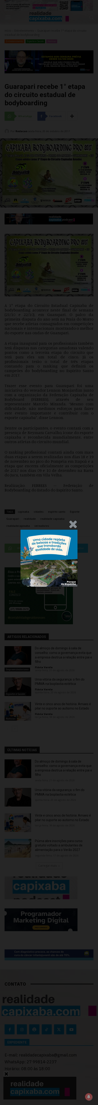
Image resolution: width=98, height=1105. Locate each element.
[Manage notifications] (88, 1096)
